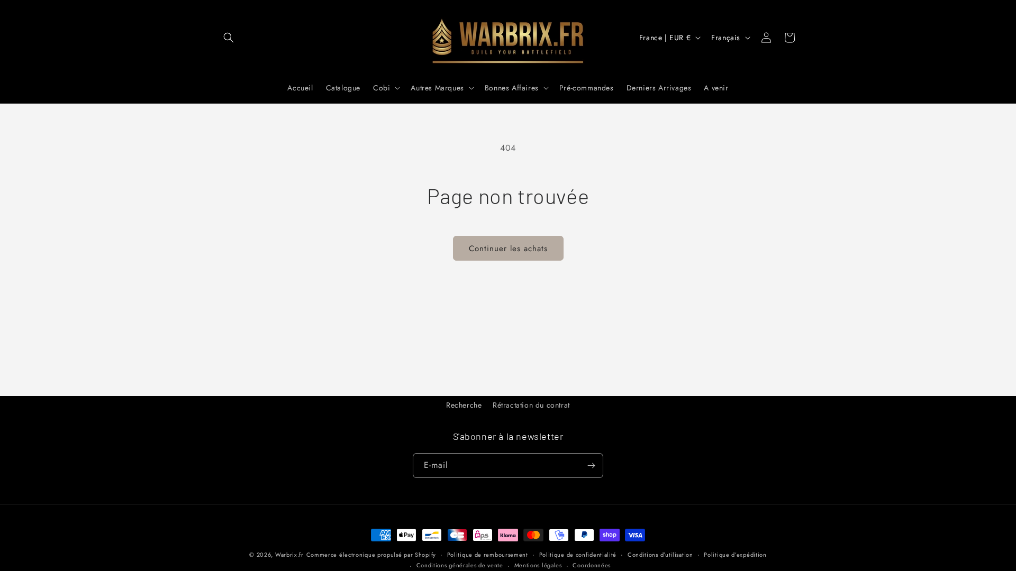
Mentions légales (538, 565)
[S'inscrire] (591, 465)
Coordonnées (592, 565)
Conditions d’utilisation (660, 554)
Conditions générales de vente (459, 565)
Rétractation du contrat (531, 405)
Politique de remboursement (487, 554)
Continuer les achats (508, 248)
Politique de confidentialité (578, 554)
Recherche (464, 405)
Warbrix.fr (289, 554)
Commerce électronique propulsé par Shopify (371, 554)
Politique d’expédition (735, 554)
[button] (228, 37)
